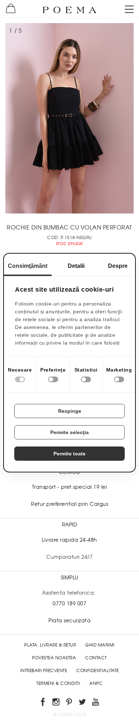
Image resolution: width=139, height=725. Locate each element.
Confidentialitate (97, 670)
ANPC (96, 683)
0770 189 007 (69, 603)
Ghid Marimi (100, 645)
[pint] (69, 703)
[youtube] (96, 703)
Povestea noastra (54, 657)
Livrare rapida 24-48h (69, 540)
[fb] (43, 703)
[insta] (56, 703)
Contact (96, 657)
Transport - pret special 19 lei (69, 487)
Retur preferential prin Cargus (69, 504)
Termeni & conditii (58, 683)
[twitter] (82, 703)
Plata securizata (69, 620)
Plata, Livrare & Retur (50, 645)
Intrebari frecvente (43, 670)
